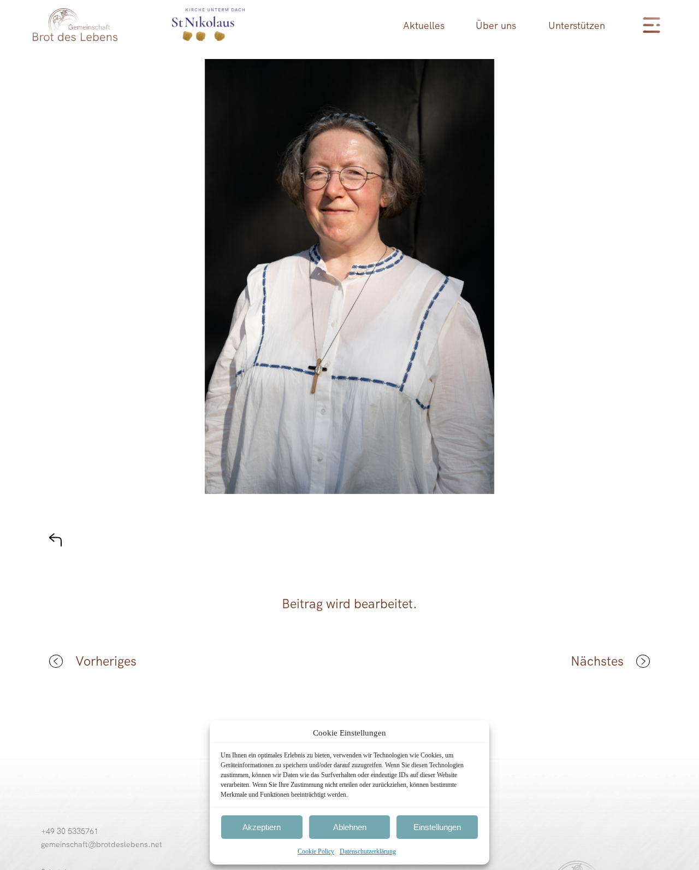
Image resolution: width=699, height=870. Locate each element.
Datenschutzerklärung (368, 851)
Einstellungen (437, 827)
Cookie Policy (316, 851)
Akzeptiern (261, 827)
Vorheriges (106, 661)
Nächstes (597, 661)
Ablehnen (349, 827)
